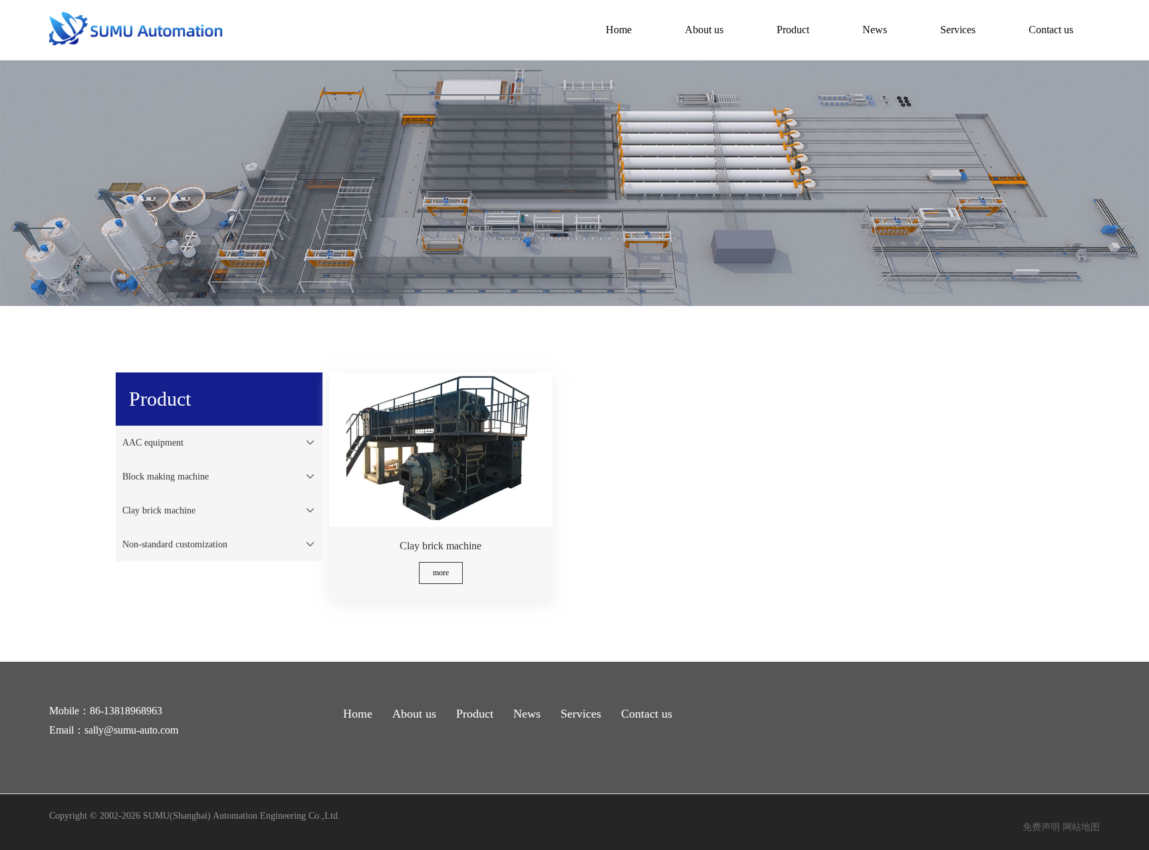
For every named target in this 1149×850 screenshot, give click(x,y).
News (874, 29)
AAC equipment (153, 443)
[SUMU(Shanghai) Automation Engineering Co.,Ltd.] (137, 42)
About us (704, 29)
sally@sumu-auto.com (131, 730)
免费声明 (1041, 827)
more (441, 572)
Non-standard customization (174, 544)
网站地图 (1081, 827)
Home (619, 29)
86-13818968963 (126, 710)
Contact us (1051, 29)
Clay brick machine (158, 510)
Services (957, 29)
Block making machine (165, 477)
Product (793, 29)
